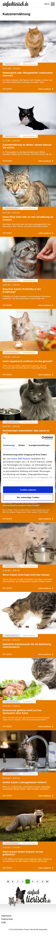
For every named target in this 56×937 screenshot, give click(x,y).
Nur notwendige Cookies (28, 497)
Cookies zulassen (28, 490)
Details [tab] (21, 445)
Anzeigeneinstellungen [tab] (39, 445)
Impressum (6, 916)
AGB (3, 922)
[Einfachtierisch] (16, 4)
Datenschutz (7, 919)
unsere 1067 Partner (20, 459)
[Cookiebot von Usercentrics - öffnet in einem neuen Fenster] (41, 438)
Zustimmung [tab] (9, 445)
